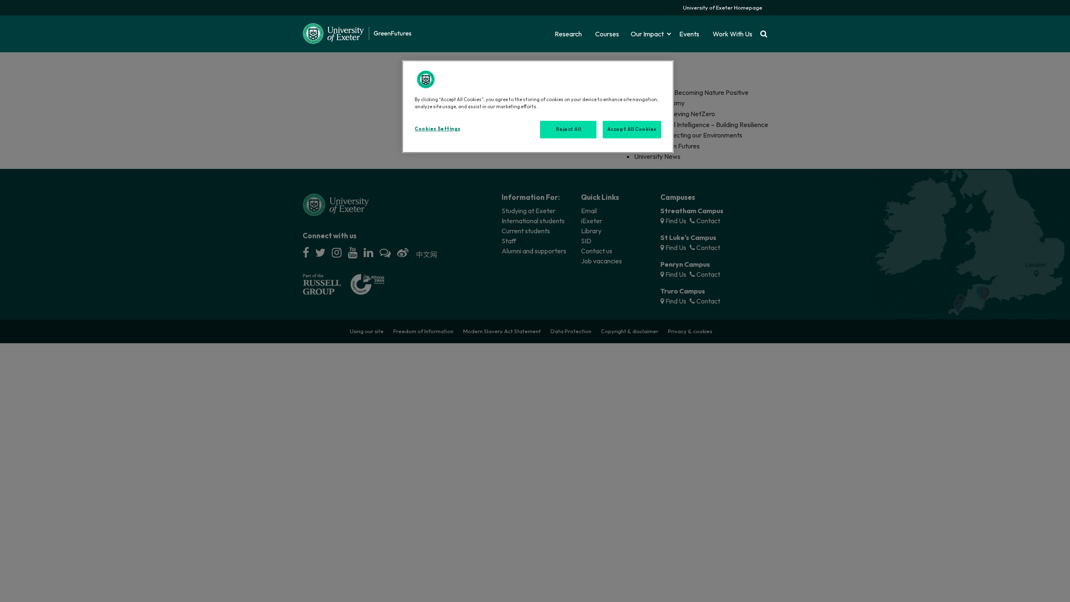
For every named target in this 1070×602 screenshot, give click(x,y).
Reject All (568, 129)
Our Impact (647, 34)
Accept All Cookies (632, 129)
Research (568, 34)
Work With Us (732, 34)
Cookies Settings (437, 129)
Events (689, 34)
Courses (607, 34)
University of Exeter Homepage (722, 7)
